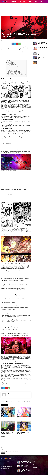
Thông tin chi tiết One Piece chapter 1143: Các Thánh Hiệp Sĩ (42, 43)
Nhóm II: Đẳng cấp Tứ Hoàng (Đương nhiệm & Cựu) (14, 72)
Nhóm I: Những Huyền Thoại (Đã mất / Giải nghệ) (14, 71)
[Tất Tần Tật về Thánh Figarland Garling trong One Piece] (8, 426)
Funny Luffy (8, 393)
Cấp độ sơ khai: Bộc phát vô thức (12, 63)
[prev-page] (33, 64)
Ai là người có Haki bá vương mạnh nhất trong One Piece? (14, 75)
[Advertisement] (24, 10)
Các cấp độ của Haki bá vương (10, 62)
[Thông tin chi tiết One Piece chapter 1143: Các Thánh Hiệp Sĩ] (35, 43)
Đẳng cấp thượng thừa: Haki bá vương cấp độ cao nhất (15, 66)
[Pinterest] (17, 44)
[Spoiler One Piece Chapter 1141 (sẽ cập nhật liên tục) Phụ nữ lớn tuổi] (35, 48)
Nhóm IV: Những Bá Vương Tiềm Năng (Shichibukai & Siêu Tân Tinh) (17, 74)
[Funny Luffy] (2, 41)
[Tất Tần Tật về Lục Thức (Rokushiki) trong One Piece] (8, 412)
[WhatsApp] (19, 44)
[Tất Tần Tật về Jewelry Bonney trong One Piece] (24, 412)
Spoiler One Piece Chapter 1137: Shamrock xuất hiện (41, 57)
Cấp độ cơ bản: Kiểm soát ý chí (12, 64)
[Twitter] (15, 44)
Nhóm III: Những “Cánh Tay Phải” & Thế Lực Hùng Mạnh (15, 73)
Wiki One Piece (2, 416)
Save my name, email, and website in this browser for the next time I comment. (10, 451)
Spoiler (38, 54)
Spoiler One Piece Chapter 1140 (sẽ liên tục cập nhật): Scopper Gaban (42, 53)
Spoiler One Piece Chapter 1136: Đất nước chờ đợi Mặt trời (42, 61)
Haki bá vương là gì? (9, 61)
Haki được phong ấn (10, 69)
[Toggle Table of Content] (25, 60)
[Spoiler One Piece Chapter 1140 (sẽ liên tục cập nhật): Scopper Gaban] (35, 53)
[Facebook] (13, 44)
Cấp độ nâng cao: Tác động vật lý (12, 65)
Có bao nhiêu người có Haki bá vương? (11, 70)
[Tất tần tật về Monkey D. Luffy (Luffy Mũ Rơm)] (24, 426)
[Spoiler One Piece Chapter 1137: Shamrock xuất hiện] (35, 57)
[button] (46, 1)
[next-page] (34, 64)
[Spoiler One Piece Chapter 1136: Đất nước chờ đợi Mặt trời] (35, 62)
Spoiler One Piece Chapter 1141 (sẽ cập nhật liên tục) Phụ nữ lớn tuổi (42, 48)
